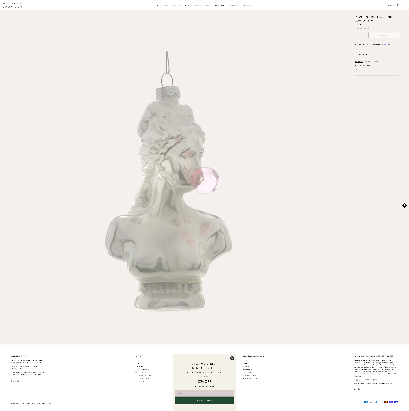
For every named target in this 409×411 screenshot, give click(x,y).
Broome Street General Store (25, 403)
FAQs (245, 360)
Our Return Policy (371, 61)
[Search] (398, 5)
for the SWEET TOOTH (142, 378)
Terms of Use (247, 369)
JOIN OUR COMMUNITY (204, 400)
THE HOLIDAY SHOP (362, 28)
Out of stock (384, 35)
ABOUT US (247, 5)
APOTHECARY (219, 5)
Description (359, 61)
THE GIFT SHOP (162, 5)
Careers (245, 363)
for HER (136, 363)
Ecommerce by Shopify (47, 403)
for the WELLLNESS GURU (143, 375)
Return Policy (247, 372)
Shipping (246, 366)
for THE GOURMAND (141, 369)
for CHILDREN (139, 366)
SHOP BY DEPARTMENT (181, 5)
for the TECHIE (139, 381)
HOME (207, 5)
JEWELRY (198, 5)
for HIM (137, 360)
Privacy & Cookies (249, 375)
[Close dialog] (232, 358)
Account (391, 5)
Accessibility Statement (251, 378)
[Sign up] (43, 381)
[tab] (360, 61)
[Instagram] (355, 389)
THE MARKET (234, 5)
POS (35, 403)
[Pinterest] (359, 389)
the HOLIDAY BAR (140, 372)
